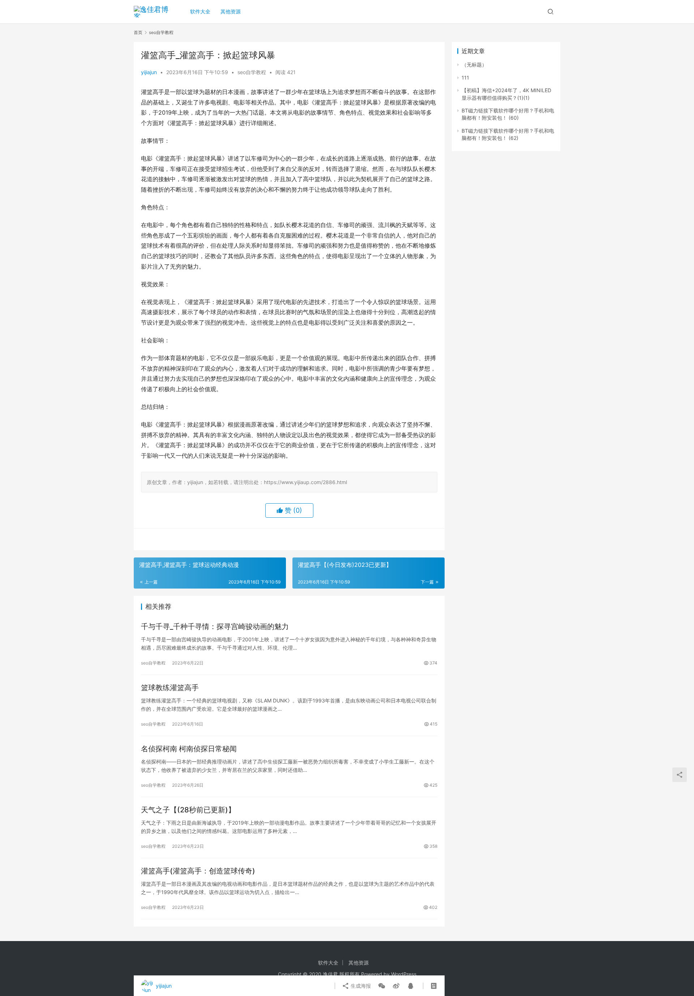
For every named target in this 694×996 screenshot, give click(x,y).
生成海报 (360, 986)
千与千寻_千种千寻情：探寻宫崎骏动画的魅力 (215, 626)
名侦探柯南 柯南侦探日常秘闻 (189, 748)
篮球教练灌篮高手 (170, 687)
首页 (138, 32)
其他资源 (230, 11)
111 (465, 77)
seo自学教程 (251, 72)
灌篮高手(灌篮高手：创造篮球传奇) (198, 871)
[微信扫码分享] (381, 985)
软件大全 (200, 11)
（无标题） (474, 64)
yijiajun (149, 72)
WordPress (403, 974)
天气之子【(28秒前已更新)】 (188, 809)
